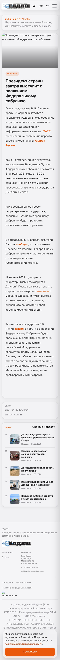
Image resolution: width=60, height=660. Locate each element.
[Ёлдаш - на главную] (16, 5)
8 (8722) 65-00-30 (29, 567)
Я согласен (30, 651)
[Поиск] (26, 6)
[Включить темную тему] (34, 6)
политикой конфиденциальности (23, 644)
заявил (19, 328)
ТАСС (47, 131)
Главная (5, 557)
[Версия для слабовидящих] (41, 6)
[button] (54, 6)
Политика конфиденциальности (17, 588)
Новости (12, 74)
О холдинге (7, 582)
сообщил (22, 244)
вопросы (43, 291)
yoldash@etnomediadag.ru (32, 571)
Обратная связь (23, 582)
